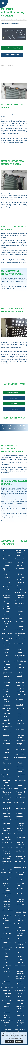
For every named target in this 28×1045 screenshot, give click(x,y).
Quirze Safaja (6, 915)
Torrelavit (6, 971)
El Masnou (20, 1015)
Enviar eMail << (14, 403)
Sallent (6, 786)
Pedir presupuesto (12, 55)
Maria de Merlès (7, 987)
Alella (7, 565)
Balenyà (7, 714)
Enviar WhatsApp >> (11, 48)
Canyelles (6, 735)
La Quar (7, 930)
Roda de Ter (20, 766)
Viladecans (20, 556)
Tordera (7, 679)
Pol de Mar (7, 924)
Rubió (20, 763)
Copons (7, 583)
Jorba (20, 997)
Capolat (7, 705)
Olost (7, 963)
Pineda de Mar (20, 559)
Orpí (6, 956)
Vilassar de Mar (6, 727)
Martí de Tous (7, 842)
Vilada (6, 927)
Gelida (20, 606)
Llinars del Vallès (20, 630)
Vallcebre (20, 618)
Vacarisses (20, 621)
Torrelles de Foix (20, 966)
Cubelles (20, 676)
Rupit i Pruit (7, 763)
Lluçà (7, 656)
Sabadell (20, 894)
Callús (6, 749)
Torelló (6, 977)
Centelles (20, 1026)
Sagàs (20, 652)
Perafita (7, 577)
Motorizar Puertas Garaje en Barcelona (14, 64)
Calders (7, 664)
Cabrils (6, 717)
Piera (20, 574)
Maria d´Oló (7, 942)
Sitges (7, 953)
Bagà (20, 714)
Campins (6, 744)
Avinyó (6, 661)
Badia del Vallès (7, 789)
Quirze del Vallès (20, 915)
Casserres (20, 569)
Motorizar (6, 550)
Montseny (20, 723)
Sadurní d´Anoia (6, 872)
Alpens (20, 562)
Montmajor (20, 1000)
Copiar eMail (14, 409)
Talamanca (20, 686)
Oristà (20, 956)
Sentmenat (7, 994)
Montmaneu (6, 1000)
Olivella (20, 963)
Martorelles (20, 813)
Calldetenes (20, 749)
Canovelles (7, 740)
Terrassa (20, 589)
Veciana (20, 612)
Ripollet (6, 769)
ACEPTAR (19, 1041)
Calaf (20, 664)
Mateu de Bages (20, 834)
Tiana (7, 589)
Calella (6, 752)
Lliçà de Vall (20, 667)
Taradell (7, 686)
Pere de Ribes (7, 834)
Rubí (6, 766)
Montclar (6, 1007)
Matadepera (20, 808)
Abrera (20, 679)
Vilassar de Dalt (20, 789)
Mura (20, 720)
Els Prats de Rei (20, 586)
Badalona (6, 559)
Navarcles (6, 720)
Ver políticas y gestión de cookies (14, 1038)
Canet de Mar (20, 740)
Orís (6, 959)
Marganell (20, 817)
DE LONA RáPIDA (20, 429)
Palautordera (20, 862)
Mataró (20, 786)
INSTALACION (20, 426)
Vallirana (20, 615)
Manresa (20, 717)
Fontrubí (7, 997)
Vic (20, 927)
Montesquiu (20, 1003)
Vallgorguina (6, 618)
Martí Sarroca (20, 837)
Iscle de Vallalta (20, 758)
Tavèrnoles (20, 683)
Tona (20, 727)
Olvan (20, 959)
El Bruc (20, 673)
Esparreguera (7, 586)
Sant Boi (20, 889)
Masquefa (6, 813)
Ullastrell (20, 939)
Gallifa (20, 649)
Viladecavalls (7, 556)
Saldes (6, 630)
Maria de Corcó (6, 939)
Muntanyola (6, 723)
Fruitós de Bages (7, 910)
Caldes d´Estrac (20, 661)
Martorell (6, 817)
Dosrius (6, 676)
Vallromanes (6, 615)
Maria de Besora (20, 990)
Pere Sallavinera (20, 924)
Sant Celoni (7, 934)
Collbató (20, 1012)
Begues (6, 649)
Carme (6, 574)
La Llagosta (20, 905)
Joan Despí (20, 730)
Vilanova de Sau (7, 820)
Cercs (7, 1026)
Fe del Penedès (20, 592)
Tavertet (7, 683)
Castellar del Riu (20, 803)
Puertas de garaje (3, 64)
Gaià (20, 994)
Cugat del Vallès (20, 867)
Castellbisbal (7, 562)
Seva (20, 953)
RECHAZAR (9, 1041)
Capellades (20, 705)
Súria (7, 627)
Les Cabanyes (20, 638)
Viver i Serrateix (20, 987)
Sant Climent (20, 930)
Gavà (7, 612)
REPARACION (6, 426)
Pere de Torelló (20, 694)
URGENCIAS (7, 429)
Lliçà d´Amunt (7, 673)
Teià (6, 592)
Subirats (20, 627)
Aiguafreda (20, 565)
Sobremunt (20, 947)
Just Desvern (20, 851)
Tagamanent (7, 990)
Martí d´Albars (7, 848)
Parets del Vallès (20, 644)
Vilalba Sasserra (20, 820)
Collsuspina (20, 583)
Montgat (7, 1003)
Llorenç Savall (20, 848)
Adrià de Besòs (20, 780)
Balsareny (20, 708)
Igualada (6, 1012)
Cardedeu (20, 700)
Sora (6, 652)
